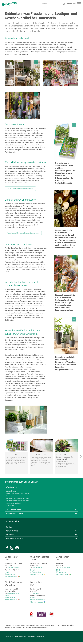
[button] (80, 456)
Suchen (64, 4)
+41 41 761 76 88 (64, 568)
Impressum (10, 505)
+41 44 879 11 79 (13, 593)
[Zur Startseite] (9, 4)
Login (69, 3)
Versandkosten (11, 491)
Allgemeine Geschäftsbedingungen (17, 498)
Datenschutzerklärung (13, 503)
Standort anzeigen (11, 576)
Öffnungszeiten (10, 574)
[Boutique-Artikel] (22, 73)
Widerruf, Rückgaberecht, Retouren (17, 501)
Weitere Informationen (37, 600)
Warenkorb (74, 3)
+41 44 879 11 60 (13, 568)
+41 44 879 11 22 (39, 593)
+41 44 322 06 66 (39, 568)
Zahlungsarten (11, 496)
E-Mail (7, 572)
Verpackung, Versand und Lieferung (18, 493)
